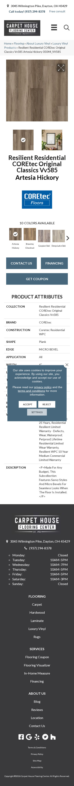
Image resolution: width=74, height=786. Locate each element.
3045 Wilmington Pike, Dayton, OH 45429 (39, 6)
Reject (47, 404)
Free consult (57, 11)
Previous (6, 138)
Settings (37, 412)
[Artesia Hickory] (15, 234)
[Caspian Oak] (44, 236)
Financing (54, 263)
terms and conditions (31, 390)
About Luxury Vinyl (38, 43)
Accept (27, 404)
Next (68, 138)
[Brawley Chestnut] (30, 234)
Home (8, 43)
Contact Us (21, 263)
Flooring (19, 43)
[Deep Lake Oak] (58, 236)
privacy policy (43, 387)
